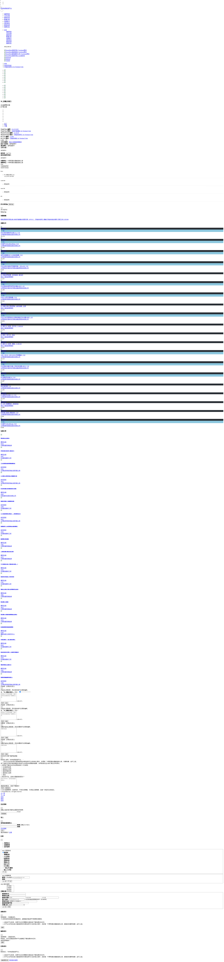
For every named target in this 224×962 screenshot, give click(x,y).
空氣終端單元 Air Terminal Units (13, 67)
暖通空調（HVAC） (28, 219)
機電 (55, 219)
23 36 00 (16, 133)
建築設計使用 (7, 769)
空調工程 (60, 219)
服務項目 (7, 27)
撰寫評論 (11, 204)
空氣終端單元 (39, 219)
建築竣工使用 (7, 773)
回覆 (6, 737)
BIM (5, 63)
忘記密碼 (3, 828)
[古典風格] (10, 888)
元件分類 (7, 16)
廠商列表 (7, 17)
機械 (45, 219)
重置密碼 (3, 813)
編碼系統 (7, 14)
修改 (6, 721)
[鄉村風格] (10, 889)
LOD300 (66, 219)
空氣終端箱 (50, 219)
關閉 (2, 927)
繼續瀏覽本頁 (4, 960)
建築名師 (7, 25)
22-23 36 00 (15, 129)
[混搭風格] (10, 891)
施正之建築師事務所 (15, 142)
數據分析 (7, 19)
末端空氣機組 (18, 219)
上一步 (4, 881)
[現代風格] (10, 886)
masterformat (7, 65)
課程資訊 (7, 23)
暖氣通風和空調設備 (7, 219)
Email (18, 811)
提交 (6, 703)
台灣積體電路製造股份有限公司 (10, 234)
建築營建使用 (7, 771)
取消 (2, 703)
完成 (9, 906)
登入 (2, 830)
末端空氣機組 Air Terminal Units (21, 131)
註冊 (10, 832)
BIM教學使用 (7, 767)
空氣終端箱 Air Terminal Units (19, 138)
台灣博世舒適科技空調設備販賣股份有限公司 (15, 268)
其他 (4, 775)
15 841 (12, 136)
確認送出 (7, 788)
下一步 (4, 871)
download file (4, 166)
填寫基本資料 (13, 960)
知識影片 (7, 21)
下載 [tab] (5, 126)
